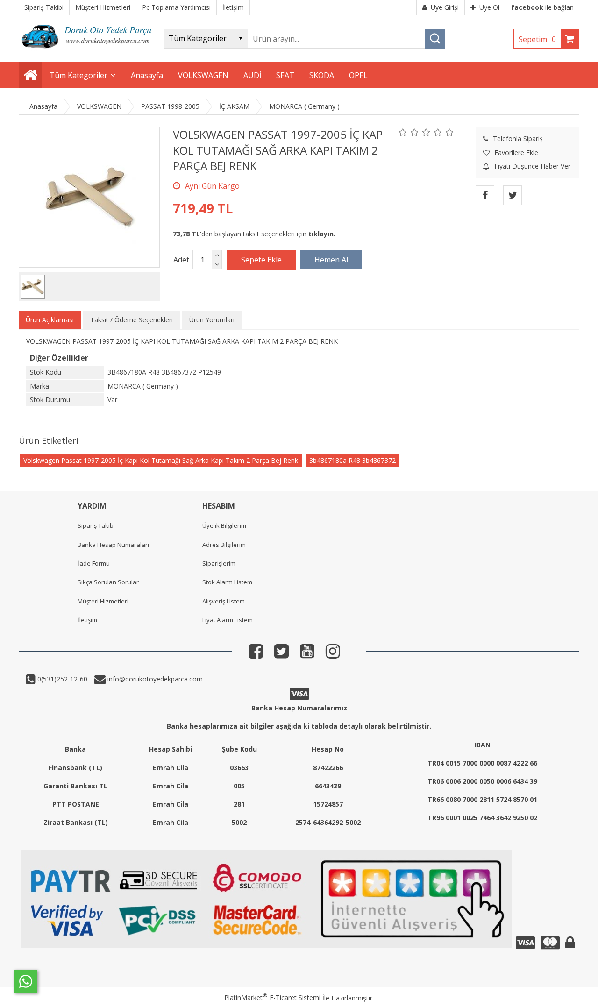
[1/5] (403, 132)
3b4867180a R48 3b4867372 (352, 460)
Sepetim (537, 39)
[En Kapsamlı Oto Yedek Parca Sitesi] (89, 51)
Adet (181, 260)
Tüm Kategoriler (78, 75)
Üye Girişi (445, 7)
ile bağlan (542, 7)
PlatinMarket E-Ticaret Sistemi (272, 997)
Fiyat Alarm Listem (227, 620)
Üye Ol (489, 7)
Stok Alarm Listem (227, 582)
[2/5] (408, 132)
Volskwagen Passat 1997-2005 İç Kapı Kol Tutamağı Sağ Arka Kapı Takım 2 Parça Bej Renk (160, 460)
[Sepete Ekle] (261, 259)
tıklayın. (321, 233)
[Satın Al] (331, 260)
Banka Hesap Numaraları (113, 544)
